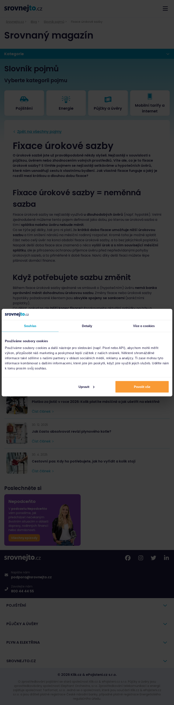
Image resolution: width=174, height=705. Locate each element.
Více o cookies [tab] (144, 326)
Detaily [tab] (87, 326)
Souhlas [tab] (30, 326)
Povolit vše (142, 386)
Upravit (84, 386)
